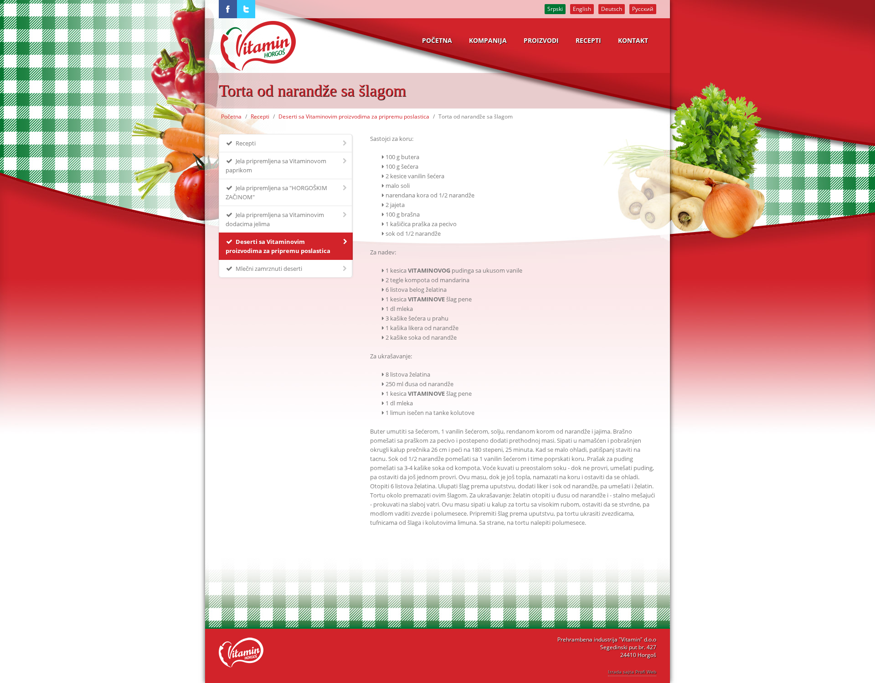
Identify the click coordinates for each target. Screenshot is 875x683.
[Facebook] (228, 9)
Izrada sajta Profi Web (632, 671)
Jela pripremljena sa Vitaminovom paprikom (276, 165)
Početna (231, 116)
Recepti (260, 116)
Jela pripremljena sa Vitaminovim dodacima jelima (275, 219)
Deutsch (611, 9)
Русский (643, 9)
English (582, 9)
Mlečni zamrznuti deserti (268, 268)
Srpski (555, 9)
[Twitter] (246, 9)
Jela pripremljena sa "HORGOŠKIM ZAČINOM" (276, 192)
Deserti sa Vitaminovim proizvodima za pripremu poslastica (353, 116)
